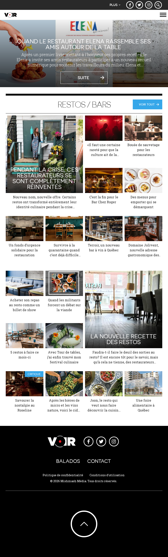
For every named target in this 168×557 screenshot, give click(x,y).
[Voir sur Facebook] (130, 5)
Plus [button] (114, 5)
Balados (68, 461)
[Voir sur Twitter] (139, 5)
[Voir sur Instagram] (148, 5)
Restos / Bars (84, 104)
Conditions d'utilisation (107, 475)
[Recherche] (158, 5)
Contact (99, 461)
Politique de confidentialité (63, 475)
